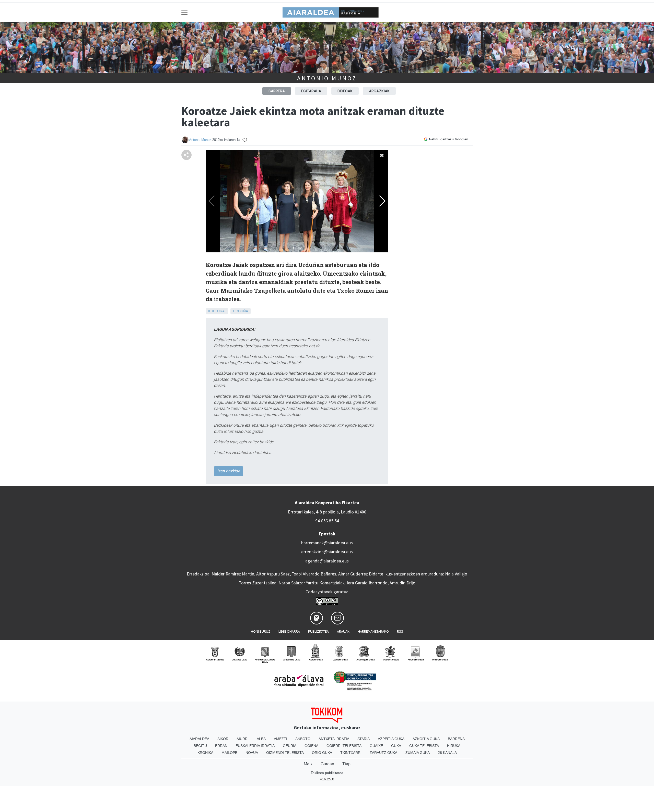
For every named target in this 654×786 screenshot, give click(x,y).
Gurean (327, 764)
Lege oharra (289, 631)
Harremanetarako (373, 631)
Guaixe (376, 746)
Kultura (216, 311)
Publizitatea (318, 631)
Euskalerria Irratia (255, 746)
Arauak (343, 631)
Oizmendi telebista (285, 753)
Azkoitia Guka (426, 739)
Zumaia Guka (417, 753)
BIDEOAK (345, 91)
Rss (400, 631)
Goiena (311, 746)
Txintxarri (350, 753)
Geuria (289, 746)
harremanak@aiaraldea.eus (327, 543)
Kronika (205, 753)
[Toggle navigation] (184, 12)
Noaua (252, 753)
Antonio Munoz (327, 78)
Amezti (280, 739)
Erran (221, 746)
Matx (308, 764)
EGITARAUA (311, 91)
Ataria (363, 739)
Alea (261, 739)
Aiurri (243, 739)
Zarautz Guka (383, 753)
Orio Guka (322, 753)
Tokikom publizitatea (327, 773)
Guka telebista (424, 746)
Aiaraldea (199, 739)
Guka (396, 746)
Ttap (346, 764)
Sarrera (276, 91)
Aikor (222, 739)
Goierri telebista (343, 746)
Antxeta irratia (334, 739)
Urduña (240, 311)
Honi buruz (260, 631)
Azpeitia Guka (391, 739)
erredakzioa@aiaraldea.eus (327, 552)
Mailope (229, 753)
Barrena (456, 739)
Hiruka (453, 746)
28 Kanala (447, 753)
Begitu (200, 746)
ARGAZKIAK (379, 91)
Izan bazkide (228, 471)
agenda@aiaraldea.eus (327, 561)
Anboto (302, 739)
